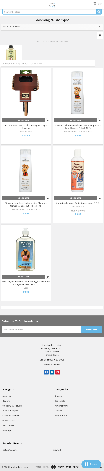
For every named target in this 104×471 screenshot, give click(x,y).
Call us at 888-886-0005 (52, 359)
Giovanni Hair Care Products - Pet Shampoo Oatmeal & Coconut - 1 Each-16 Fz (26, 204)
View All (57, 450)
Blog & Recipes (10, 410)
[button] (100, 35)
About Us (6, 396)
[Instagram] (52, 372)
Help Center (8, 425)
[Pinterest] (57, 372)
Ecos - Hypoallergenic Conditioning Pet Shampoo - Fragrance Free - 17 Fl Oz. (26, 283)
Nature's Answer (10, 450)
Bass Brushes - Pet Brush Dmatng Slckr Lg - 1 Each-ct (26, 126)
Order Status (8, 420)
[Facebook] (46, 372)
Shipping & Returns (12, 405)
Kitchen (58, 410)
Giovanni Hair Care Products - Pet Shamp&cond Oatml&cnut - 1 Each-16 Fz (78, 126)
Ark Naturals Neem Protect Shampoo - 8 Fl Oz (78, 203)
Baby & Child (61, 415)
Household (59, 401)
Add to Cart (23, 120)
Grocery (58, 396)
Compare (48, 120)
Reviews (6, 401)
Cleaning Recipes (10, 415)
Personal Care (61, 405)
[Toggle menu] (3, 3)
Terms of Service (52, 364)
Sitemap (6, 430)
